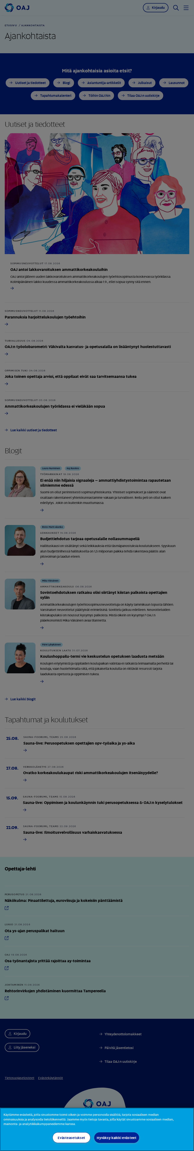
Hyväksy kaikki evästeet (117, 1137)
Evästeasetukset (71, 1137)
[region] (97, 1129)
